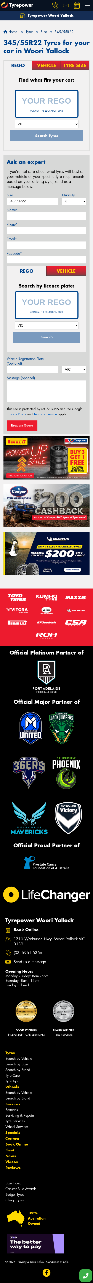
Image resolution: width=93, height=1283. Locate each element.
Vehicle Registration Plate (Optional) (25, 361)
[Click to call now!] (55, 5)
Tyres (10, 1052)
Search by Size (16, 1064)
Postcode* (14, 253)
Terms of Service (45, 414)
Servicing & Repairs (19, 1115)
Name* (12, 210)
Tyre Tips (11, 1081)
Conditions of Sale (57, 1262)
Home (12, 32)
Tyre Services (15, 1121)
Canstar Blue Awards (20, 1189)
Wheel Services (16, 1126)
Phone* (12, 224)
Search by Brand (17, 1070)
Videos (11, 1161)
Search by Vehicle (18, 1058)
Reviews (13, 1167)
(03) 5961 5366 (28, 952)
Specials (12, 1132)
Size (10, 195)
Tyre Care (12, 1075)
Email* (12, 239)
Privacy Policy (16, 414)
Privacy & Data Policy (31, 1262)
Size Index (13, 1183)
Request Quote (22, 425)
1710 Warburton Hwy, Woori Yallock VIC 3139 (49, 942)
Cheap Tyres (14, 1200)
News (10, 1156)
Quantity (68, 195)
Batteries (11, 1110)
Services (12, 1104)
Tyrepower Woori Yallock (50, 15)
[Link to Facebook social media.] (47, 1273)
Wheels (12, 1087)
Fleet (9, 1150)
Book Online (16, 1144)
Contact (12, 1138)
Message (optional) (21, 378)
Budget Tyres (14, 1194)
